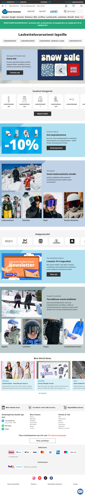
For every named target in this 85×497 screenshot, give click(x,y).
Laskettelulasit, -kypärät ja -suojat (51, 41)
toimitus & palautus (14, 2)
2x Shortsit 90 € (46, 23)
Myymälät (33, 419)
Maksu (60, 421)
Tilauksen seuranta (63, 428)
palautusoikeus (74, 2)
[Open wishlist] (73, 5)
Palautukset (61, 424)
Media (32, 426)
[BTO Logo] (15, 11)
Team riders (33, 422)
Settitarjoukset (56, 148)
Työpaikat (33, 421)
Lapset (54, 11)
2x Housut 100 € (34, 23)
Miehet (31, 11)
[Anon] (25, 241)
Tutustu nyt (15, 72)
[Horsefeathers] (41, 241)
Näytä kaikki (42, 114)
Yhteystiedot (62, 419)
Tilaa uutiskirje (42, 441)
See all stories (42, 393)
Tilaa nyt (53, 274)
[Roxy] (9, 241)
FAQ (59, 417)
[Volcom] (56, 241)
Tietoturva (33, 484)
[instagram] (33, 478)
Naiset (42, 11)
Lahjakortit (61, 426)
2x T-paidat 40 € (71, 23)
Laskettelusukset (10, 41)
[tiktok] (45, 478)
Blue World (41, 6)
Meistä (32, 417)
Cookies (75, 484)
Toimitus (60, 422)
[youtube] (39, 478)
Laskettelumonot (75, 41)
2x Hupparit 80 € (59, 23)
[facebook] (51, 478)
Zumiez (32, 428)
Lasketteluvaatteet (28, 41)
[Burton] (72, 241)
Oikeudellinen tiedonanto (55, 484)
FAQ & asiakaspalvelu (28, 6)
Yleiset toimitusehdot (13, 484)
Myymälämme (14, 6)
